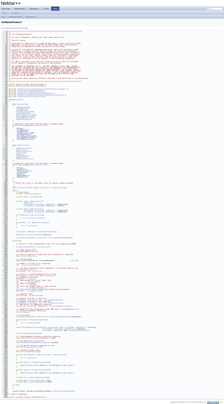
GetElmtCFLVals (44, 232)
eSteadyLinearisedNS (25, 112)
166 (4, 282)
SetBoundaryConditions (30, 338)
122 (4, 215)
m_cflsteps (32, 285)
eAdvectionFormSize (24, 159)
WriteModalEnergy (28, 333)
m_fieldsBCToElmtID (53, 300)
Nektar (21, 99)
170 (4, 288)
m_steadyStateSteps (35, 288)
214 (4, 355)
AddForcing (25, 238)
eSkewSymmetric (22, 156)
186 (4, 312)
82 (4, 154)
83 (4, 156)
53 (4, 110)
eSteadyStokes (22, 109)
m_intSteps (24, 312)
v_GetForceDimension (36, 377)
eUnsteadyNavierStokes (26, 116)
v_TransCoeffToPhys (36, 362)
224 (4, 370)
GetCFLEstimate (32, 235)
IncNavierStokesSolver (15, 17)
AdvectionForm (23, 145)
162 (4, 276)
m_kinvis (31, 279)
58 (4, 118)
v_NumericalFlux (35, 209)
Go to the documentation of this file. (14, 28)
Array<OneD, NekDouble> (45, 204)
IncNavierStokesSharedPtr (64, 391)
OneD (31, 204)
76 (4, 145)
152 (4, 260)
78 (4, 148)
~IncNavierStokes (31, 194)
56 (4, 115)
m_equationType (35, 295)
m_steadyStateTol (34, 291)
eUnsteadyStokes (23, 113)
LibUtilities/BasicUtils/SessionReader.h (36, 93)
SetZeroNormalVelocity (30, 347)
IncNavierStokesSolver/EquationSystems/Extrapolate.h (42, 95)
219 (4, 362)
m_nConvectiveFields (35, 218)
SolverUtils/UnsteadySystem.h (31, 90)
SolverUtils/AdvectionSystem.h (31, 92)
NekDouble (20, 235)
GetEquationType (35, 320)
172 (4, 291)
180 (4, 303)
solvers (3, 17)
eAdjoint (20, 154)
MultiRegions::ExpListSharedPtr (30, 276)
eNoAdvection (21, 157)
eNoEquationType (23, 107)
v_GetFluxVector (35, 201)
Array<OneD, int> (23, 222)
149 (4, 256)
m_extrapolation (43, 247)
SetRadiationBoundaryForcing (33, 342)
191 (4, 320)
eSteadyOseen (21, 110)
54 (4, 112)
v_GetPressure (59, 355)
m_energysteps (33, 282)
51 (4, 107)
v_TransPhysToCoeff (36, 370)
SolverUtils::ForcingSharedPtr (50, 238)
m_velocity (32, 225)
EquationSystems (30, 17)
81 (4, 153)
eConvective (21, 150)
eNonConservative (23, 151)
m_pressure (49, 276)
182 (4, 306)
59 (4, 119)
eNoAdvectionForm (23, 148)
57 (4, 116)
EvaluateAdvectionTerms (31, 327)
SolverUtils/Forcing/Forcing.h (31, 96)
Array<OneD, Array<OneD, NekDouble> (32, 306)
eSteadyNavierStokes (25, 118)
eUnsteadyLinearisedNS (26, 115)
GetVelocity (38, 222)
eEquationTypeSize (24, 119)
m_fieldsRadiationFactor (61, 306)
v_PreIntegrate (34, 380)
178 (4, 300)
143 (4, 247)
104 (4, 188)
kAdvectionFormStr (37, 165)
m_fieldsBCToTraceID (54, 303)
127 (4, 222)
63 (4, 125)
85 (4, 159)
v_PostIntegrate (35, 382)
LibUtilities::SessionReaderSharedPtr (53, 317)
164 (4, 279)
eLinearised (21, 153)
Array (26, 204)
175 (4, 295)
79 (4, 150)
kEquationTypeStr (36, 125)
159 (4, 271)
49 (4, 104)
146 (4, 251)
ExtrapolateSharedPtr (25, 247)
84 (4, 157)
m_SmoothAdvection (29, 256)
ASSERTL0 (23, 365)
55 (4, 113)
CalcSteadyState (28, 351)
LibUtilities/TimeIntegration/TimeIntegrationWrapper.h (43, 89)
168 (4, 285)
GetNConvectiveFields (29, 215)
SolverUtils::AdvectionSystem (53, 188)
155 (4, 265)
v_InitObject (34, 197)
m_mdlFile (33, 251)
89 (4, 165)
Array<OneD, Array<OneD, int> (29, 300)
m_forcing (73, 260)
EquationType (22, 104)
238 (4, 391)
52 (4, 109)
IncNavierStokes (25, 188)
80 (4, 151)
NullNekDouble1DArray (78, 330)
